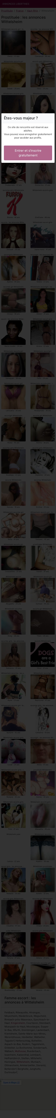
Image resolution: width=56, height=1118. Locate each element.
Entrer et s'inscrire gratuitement (28, 153)
